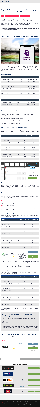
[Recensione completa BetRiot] (8, 380)
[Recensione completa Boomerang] (8, 374)
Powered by (3, 340)
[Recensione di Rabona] (8, 391)
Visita (33, 256)
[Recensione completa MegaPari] (8, 368)
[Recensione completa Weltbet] (8, 386)
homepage (15, 131)
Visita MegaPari (32, 177)
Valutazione (12, 255)
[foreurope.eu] (5, 1)
